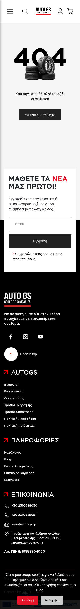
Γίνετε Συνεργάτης (18, 466)
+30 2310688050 (24, 505)
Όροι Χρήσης (14, 398)
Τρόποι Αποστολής (18, 412)
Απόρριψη (51, 600)
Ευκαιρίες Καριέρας (19, 473)
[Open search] (25, 11)
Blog (7, 459)
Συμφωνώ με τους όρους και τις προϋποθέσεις (37, 256)
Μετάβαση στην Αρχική (40, 114)
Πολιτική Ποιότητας (19, 425)
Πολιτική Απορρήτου (20, 418)
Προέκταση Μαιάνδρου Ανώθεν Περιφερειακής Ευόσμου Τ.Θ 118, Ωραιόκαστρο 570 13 (36, 538)
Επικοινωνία (13, 391)
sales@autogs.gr (23, 524)
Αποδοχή (28, 600)
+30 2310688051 (23, 515)
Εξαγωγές (11, 480)
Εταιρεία (10, 384)
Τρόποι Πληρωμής (18, 405)
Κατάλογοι (12, 452)
